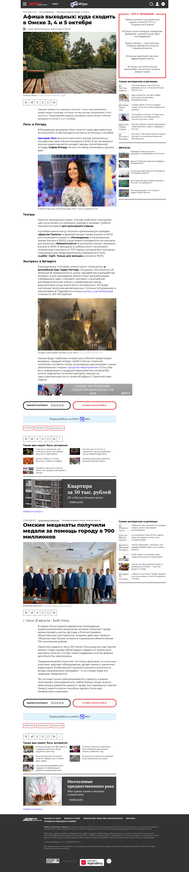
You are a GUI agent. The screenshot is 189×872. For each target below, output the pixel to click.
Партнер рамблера (69, 861)
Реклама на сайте (52, 818)
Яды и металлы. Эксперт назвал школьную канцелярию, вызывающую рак (146, 97)
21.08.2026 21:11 (29, 520)
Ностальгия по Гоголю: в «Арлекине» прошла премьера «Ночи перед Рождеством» (96, 451)
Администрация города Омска (57, 606)
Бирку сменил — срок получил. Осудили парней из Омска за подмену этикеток (142, 45)
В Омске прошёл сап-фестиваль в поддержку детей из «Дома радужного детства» (51, 749)
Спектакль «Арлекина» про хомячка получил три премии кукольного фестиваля (49, 451)
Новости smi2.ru (33, 511)
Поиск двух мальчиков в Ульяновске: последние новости (148, 172)
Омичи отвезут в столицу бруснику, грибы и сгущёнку (49, 460)
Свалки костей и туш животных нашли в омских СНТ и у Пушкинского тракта (142, 22)
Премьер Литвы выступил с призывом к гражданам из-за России (148, 153)
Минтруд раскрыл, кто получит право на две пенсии (145, 191)
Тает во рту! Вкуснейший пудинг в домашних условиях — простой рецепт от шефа (147, 566)
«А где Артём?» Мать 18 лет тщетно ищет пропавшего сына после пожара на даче (147, 537)
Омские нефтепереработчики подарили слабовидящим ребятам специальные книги (49, 767)
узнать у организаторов (98, 291)
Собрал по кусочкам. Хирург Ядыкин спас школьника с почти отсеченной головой (148, 576)
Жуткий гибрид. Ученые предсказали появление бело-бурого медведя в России (148, 126)
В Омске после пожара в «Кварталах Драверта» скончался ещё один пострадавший (142, 34)
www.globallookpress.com (91, 353)
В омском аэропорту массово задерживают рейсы (142, 57)
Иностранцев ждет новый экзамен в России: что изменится (147, 182)
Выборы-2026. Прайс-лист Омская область (103, 818)
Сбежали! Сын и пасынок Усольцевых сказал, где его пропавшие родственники (148, 527)
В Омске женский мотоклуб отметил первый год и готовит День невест (50, 758)
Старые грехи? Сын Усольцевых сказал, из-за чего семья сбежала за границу (147, 107)
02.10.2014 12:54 (30, 12)
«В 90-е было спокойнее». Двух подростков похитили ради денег (147, 555)
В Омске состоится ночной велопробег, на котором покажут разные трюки (142, 69)
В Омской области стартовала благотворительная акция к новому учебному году (96, 749)
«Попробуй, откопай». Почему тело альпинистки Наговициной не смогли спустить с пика (147, 116)
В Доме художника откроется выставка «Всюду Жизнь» (96, 460)
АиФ (63, 95)
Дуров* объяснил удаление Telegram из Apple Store (148, 162)
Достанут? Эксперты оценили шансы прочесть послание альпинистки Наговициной (148, 136)
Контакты (130, 818)
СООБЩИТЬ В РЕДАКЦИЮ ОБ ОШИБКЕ (60, 821)
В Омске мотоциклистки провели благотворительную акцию (97, 757)
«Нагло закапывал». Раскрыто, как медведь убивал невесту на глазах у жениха (147, 547)
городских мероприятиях (83, 367)
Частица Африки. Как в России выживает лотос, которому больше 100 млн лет (147, 87)
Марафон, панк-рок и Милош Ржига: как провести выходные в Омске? (51, 470)
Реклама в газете (72, 818)
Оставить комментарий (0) (94, 405)
